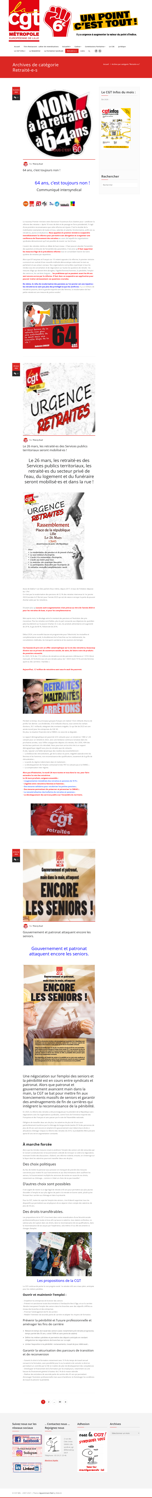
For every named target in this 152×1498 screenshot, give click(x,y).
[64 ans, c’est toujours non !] (59, 124)
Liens (82, 51)
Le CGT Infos (19, 51)
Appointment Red (46, 1493)
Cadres (77, 46)
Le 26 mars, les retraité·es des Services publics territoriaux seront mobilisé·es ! (55, 448)
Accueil (17, 46)
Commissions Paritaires (94, 46)
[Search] (89, 51)
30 (60, 1401)
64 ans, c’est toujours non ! (41, 170)
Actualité (66, 46)
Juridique (122, 46)
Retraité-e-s (72, 51)
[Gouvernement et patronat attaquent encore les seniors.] (59, 886)
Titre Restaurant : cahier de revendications (41, 46)
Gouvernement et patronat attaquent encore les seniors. (57, 934)
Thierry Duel (38, 164)
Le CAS (112, 46)
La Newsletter (35, 51)
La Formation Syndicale (53, 51)
